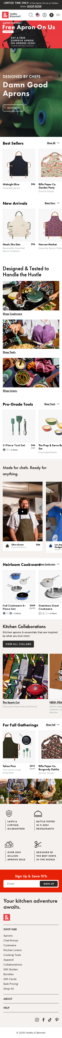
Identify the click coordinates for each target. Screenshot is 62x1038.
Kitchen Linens (12, 950)
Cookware (9, 945)
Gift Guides (10, 969)
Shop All (8, 988)
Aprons (8, 935)
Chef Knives (10, 940)
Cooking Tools (12, 955)
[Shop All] (31, 41)
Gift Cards (10, 979)
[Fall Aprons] (31, 791)
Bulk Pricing (10, 984)
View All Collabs (18, 644)
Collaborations (12, 964)
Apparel (8, 960)
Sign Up (49, 883)
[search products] (31, 15)
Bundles (8, 974)
